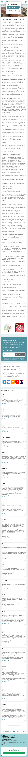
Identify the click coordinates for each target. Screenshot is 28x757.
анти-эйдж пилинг (7, 186)
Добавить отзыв (14, 727)
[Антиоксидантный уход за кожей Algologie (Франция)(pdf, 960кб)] (19, 331)
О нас (2, 744)
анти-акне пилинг (7, 188)
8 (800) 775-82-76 (4, 740)
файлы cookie (17, 750)
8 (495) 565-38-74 (4, 739)
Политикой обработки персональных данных (14, 359)
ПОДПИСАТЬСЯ (20, 354)
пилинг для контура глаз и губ (10, 190)
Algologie (4, 158)
